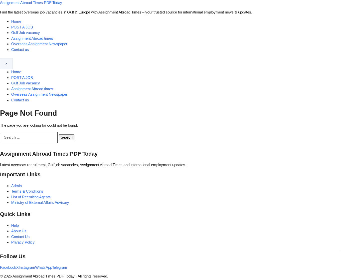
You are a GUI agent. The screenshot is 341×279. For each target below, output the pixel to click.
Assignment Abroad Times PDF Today (31, 2)
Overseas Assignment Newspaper (39, 44)
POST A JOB (22, 27)
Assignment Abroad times (32, 38)
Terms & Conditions (27, 191)
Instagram (27, 267)
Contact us (20, 49)
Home (16, 21)
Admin (16, 186)
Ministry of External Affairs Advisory (40, 202)
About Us (18, 231)
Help (15, 225)
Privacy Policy (23, 242)
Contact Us (20, 237)
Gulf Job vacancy (25, 32)
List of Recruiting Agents (31, 197)
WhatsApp (43, 267)
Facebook (8, 267)
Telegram (59, 267)
